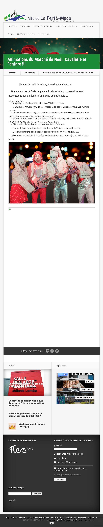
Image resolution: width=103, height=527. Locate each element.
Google (47, 351)
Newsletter (61, 458)
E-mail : (58, 445)
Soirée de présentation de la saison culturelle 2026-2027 (25, 414)
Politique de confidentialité (68, 474)
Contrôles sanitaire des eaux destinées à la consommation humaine (26, 403)
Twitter (57, 351)
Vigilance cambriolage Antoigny (32, 425)
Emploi (11, 34)
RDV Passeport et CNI (26, 34)
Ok (51, 523)
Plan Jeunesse (44, 34)
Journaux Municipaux (66, 462)
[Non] (100, 520)
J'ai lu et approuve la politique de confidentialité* (70, 469)
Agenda (12, 500)
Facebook (52, 351)
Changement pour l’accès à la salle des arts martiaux (26, 385)
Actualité (30, 72)
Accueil (12, 72)
